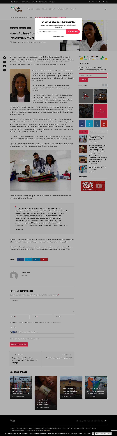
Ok (93, 433)
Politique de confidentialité (103, 433)
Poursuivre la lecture (58, 36)
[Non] (115, 433)
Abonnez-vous (73, 31)
